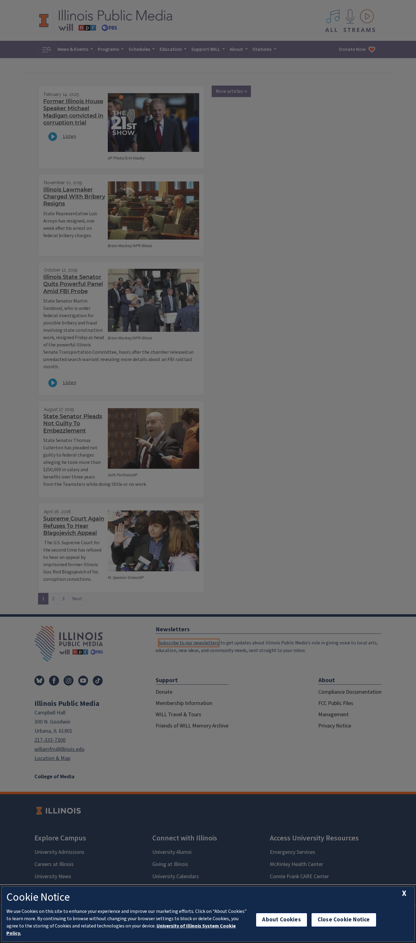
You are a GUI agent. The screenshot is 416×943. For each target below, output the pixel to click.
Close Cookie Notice (344, 920)
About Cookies (281, 920)
